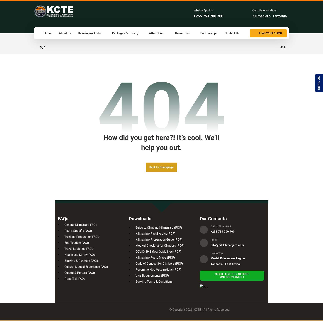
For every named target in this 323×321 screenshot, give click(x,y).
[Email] (204, 243)
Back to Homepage (161, 167)
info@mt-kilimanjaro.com (227, 245)
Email (214, 239)
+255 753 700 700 (223, 231)
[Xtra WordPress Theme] (53, 11)
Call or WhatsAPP (221, 226)
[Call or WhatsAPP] (204, 230)
